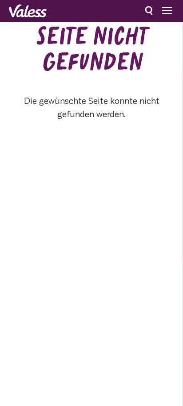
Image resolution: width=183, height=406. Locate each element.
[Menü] (167, 11)
